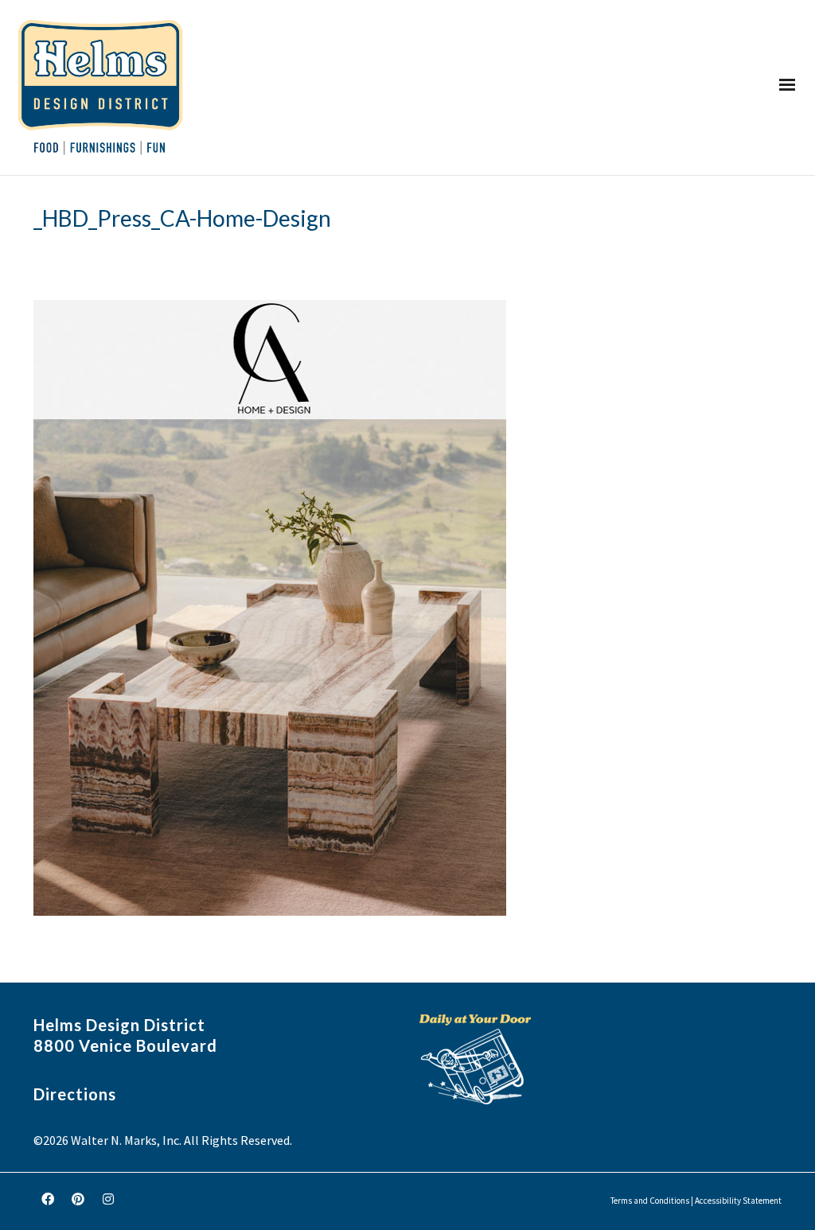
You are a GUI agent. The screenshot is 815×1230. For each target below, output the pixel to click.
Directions (74, 1093)
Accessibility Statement (738, 1200)
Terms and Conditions (649, 1200)
